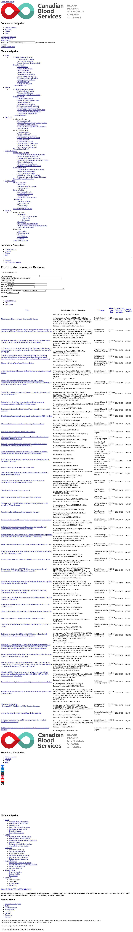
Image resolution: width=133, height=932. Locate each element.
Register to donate (23, 132)
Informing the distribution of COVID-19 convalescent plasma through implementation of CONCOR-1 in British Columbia (24, 570)
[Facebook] (66, 766)
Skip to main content (7, 2)
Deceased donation (19, 168)
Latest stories (21, 231)
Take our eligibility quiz (25, 61)
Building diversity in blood (26, 80)
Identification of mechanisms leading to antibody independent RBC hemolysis (26, 416)
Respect (7, 917)
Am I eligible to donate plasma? (23, 89)
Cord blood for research (25, 141)
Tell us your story (23, 233)
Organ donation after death (26, 171)
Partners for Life (18, 190)
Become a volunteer (24, 201)
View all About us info (20, 240)
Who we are (21, 214)
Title (27, 310)
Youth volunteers (23, 203)
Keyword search (6, 276)
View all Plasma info (20, 115)
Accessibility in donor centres (27, 76)
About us (8, 210)
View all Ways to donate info (22, 209)
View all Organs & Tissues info (23, 179)
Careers (7, 31)
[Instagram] (66, 776)
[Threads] (66, 783)
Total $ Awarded (128, 310)
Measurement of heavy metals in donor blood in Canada (19, 319)
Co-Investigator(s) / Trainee (10, 278)
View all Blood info (19, 85)
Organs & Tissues (11, 151)
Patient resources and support (27, 147)
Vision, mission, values (29, 216)
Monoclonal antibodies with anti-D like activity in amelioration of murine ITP (26, 611)
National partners (23, 196)
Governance (26, 220)
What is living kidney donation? (27, 156)
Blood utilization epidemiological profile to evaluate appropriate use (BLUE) (26, 544)
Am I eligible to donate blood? (23, 57)
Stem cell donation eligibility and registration (32, 123)
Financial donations (19, 182)
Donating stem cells (23, 121)
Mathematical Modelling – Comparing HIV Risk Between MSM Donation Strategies (20, 705)
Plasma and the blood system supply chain (31, 110)
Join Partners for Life (24, 192)
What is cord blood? (24, 134)
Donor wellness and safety (26, 74)
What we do (26, 218)
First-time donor (22, 67)
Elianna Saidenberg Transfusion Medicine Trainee (17, 363)
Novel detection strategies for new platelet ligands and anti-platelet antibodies (26, 682)
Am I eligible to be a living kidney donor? (31, 154)
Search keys (5, 42)
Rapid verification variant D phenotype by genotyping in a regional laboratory (26, 520)
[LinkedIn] (66, 770)
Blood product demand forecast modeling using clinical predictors (22, 424)
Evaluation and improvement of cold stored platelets (18, 432)
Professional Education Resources (28, 175)
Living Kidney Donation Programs (28, 158)
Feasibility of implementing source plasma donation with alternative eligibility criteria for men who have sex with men (26, 582)
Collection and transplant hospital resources (31, 126)
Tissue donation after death (26, 173)
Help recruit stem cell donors (26, 145)
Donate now (21, 184)
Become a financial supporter (27, 186)
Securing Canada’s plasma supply (28, 108)
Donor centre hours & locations (27, 78)
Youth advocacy (22, 205)
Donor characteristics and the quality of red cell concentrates (21, 497)
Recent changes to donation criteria (28, 63)
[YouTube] (66, 780)
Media (7, 906)
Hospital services (10, 28)
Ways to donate (10, 181)
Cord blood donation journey (26, 136)
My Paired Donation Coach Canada (29, 166)
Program (3, 288)
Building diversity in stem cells (27, 143)
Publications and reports (13, 904)
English (3, 37)
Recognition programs (24, 83)
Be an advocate (22, 207)
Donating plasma (18, 97)
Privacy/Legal (9, 909)
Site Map (8, 913)
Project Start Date (111, 310)
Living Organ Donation (21, 153)
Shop (6, 33)
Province (4, 292)
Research (8, 29)
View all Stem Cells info (21, 149)
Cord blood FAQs (23, 140)
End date (4, 286)
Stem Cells (8, 117)
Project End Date (119, 310)
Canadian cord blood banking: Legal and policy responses (20, 512)
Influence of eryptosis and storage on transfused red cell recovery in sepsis (25, 559)
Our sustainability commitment (27, 224)
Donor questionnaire (24, 72)
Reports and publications (25, 227)
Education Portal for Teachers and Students (31, 177)
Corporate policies (11, 907)
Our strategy (21, 222)
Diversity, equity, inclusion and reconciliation (32, 225)
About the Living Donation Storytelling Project (32, 160)
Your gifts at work (23, 188)
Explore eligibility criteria (25, 59)
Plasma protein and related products (29, 111)
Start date (4, 282)
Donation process (23, 70)
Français (8, 37)
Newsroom (21, 235)
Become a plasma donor (25, 98)
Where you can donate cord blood (28, 138)
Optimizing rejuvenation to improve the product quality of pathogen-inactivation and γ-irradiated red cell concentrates (23, 528)
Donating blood (18, 65)
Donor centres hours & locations (28, 106)
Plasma (7, 87)
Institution (4, 284)
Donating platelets (23, 82)
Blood (7, 55)
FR (15, 37)
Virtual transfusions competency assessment (15, 490)
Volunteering (17, 199)
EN (12, 37)
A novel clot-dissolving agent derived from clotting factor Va (21, 713)
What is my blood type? (25, 69)
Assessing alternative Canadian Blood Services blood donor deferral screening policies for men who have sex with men (26, 655)
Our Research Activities (13, 262)
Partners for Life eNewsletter (26, 197)
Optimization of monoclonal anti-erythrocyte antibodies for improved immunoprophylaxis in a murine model (23, 591)
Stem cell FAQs (22, 128)
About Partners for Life (25, 194)
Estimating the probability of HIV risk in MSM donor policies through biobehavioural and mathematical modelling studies (24, 635)
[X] (66, 773)
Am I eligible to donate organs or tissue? (30, 169)
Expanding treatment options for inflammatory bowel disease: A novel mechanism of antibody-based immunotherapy (24, 445)
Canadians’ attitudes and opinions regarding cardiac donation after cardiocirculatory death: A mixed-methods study (22, 481)
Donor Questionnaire (24, 102)
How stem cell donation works (27, 125)
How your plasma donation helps (28, 100)
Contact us (20, 239)
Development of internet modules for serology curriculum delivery (22, 618)
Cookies (7, 911)
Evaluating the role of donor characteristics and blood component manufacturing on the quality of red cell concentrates (22, 403)
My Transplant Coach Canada (27, 164)
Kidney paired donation (25, 162)
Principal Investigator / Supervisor (12, 290)
